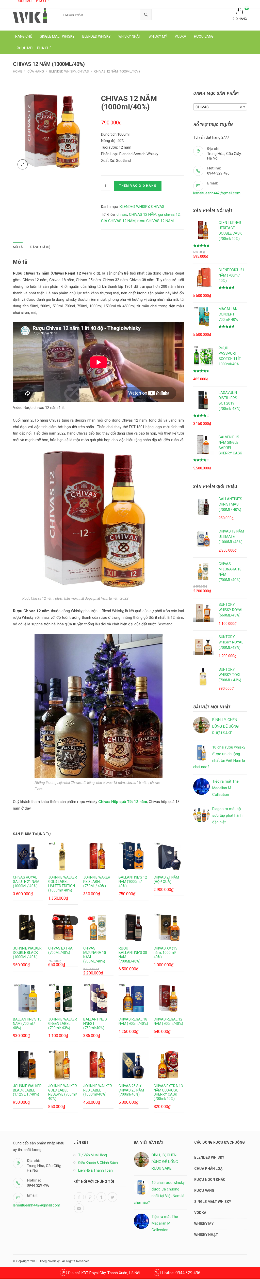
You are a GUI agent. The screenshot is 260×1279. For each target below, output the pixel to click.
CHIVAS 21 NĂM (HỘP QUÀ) (166, 879)
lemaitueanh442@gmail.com (216, 193)
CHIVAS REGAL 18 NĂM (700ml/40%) (133, 1021)
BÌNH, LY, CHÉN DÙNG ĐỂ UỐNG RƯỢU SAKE (225, 726)
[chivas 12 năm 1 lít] (54, 132)
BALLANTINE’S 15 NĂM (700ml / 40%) (27, 1023)
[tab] (21, 246)
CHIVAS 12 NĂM (142, 214)
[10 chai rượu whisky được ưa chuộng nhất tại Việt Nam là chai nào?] (201, 752)
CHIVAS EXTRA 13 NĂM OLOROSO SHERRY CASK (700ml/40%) (168, 1092)
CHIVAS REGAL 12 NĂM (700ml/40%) (168, 1021)
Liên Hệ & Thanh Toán (95, 1170)
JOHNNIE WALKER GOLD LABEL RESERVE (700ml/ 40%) (62, 1092)
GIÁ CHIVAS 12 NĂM (118, 221)
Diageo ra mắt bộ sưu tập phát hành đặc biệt (227, 815)
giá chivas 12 (169, 214)
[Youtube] (79, 1208)
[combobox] (220, 106)
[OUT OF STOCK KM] (63, 927)
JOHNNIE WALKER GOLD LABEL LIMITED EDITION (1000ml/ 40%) (62, 883)
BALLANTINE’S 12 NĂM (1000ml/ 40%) (133, 881)
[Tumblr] (101, 1197)
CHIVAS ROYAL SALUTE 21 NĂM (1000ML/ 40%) (26, 881)
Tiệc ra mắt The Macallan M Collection (225, 788)
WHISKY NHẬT (206, 1235)
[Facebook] (79, 1197)
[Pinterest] (90, 1197)
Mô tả (18, 247)
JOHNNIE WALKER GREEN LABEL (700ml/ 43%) (62, 1023)
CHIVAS (157, 206)
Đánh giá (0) (40, 247)
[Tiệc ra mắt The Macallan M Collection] (201, 786)
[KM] (98, 927)
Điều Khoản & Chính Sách (98, 1163)
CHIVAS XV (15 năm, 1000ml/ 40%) (165, 952)
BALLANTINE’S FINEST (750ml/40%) (95, 1023)
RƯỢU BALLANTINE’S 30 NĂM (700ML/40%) (133, 954)
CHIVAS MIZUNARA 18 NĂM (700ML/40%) (94, 954)
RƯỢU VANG (204, 1190)
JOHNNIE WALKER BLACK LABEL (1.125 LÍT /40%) (27, 1090)
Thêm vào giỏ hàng (137, 186)
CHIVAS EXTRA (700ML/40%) (60, 950)
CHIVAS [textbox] (219, 107)
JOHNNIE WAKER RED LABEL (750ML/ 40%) (96, 881)
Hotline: (181, 1273)
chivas (122, 214)
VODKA (200, 1213)
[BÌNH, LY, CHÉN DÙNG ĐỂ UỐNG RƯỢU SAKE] (201, 725)
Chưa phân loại (208, 1169)
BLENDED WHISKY (134, 206)
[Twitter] (112, 1197)
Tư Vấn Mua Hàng (92, 1155)
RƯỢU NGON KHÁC (209, 1179)
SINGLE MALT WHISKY (212, 1202)
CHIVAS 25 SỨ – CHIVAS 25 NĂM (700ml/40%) (131, 1090)
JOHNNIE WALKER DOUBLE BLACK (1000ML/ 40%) (27, 952)
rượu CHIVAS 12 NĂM (155, 221)
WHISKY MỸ (204, 1224)
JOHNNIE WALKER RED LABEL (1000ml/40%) (97, 1090)
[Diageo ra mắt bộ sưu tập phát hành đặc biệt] (201, 814)
